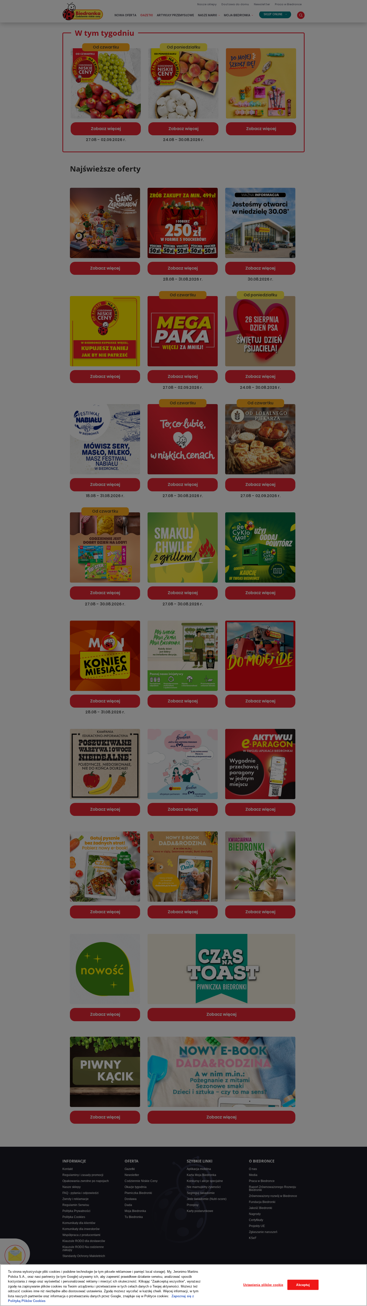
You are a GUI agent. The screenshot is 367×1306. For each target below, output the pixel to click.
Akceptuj (303, 1284)
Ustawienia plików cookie (263, 1284)
